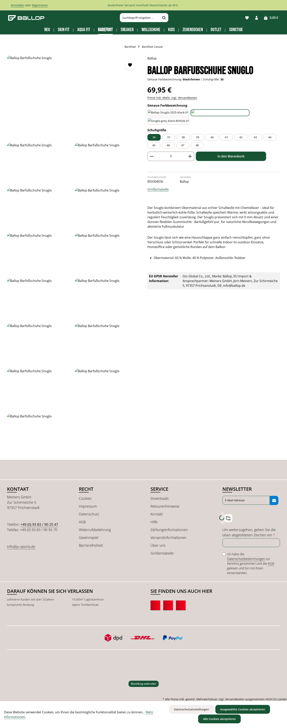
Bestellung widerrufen (143, 683)
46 (168, 145)
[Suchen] (164, 17)
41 (226, 137)
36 (154, 137)
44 (269, 137)
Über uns (158, 545)
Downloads (159, 498)
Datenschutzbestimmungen (246, 559)
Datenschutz (89, 514)
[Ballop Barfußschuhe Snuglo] (73, 98)
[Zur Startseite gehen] (26, 17)
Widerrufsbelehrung (95, 529)
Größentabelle (158, 189)
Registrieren (40, 5)
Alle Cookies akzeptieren (219, 719)
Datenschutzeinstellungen (191, 709)
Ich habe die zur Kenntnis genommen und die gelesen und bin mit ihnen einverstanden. (250, 563)
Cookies (85, 498)
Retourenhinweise (165, 506)
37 (168, 137)
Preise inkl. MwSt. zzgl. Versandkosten (172, 98)
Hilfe (154, 521)
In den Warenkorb (230, 156)
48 (197, 145)
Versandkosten (234, 699)
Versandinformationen (168, 537)
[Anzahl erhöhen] (190, 156)
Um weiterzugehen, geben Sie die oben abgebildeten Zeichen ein (249, 532)
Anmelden (17, 5)
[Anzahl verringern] (151, 156)
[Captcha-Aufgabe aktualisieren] (228, 518)
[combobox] (140, 17)
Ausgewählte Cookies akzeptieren (242, 709)
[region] (73, 256)
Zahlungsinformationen (169, 529)
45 (153, 145)
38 (183, 137)
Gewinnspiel (88, 537)
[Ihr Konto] (256, 17)
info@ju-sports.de (21, 546)
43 (255, 137)
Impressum (88, 506)
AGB (82, 521)
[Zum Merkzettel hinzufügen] (130, 65)
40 (212, 137)
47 (182, 145)
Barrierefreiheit (91, 545)
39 (197, 137)
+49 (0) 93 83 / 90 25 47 (39, 524)
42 (240, 137)
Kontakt (157, 514)
